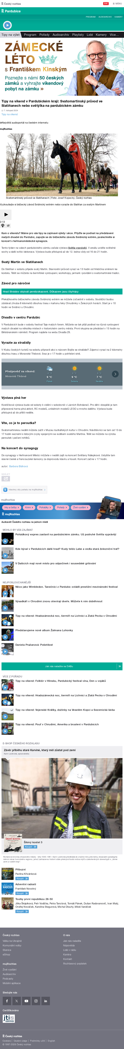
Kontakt (67, 959)
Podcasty (8, 978)
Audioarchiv (105, 17)
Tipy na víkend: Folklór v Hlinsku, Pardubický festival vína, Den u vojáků (60, 680)
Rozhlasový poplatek (74, 963)
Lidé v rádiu (69, 950)
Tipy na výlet (11, 35)
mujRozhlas (8, 499)
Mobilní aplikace (12, 983)
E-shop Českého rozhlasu (21, 743)
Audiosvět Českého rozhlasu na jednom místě (25, 522)
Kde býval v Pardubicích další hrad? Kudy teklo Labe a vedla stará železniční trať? (67, 548)
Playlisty (78, 35)
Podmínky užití (37, 1041)
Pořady (44, 35)
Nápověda (69, 945)
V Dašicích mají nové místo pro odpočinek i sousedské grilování (55, 563)
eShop (6, 954)
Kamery (118, 17)
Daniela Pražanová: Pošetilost (34, 644)
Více (114, 35)
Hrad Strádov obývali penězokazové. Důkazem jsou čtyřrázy (41, 291)
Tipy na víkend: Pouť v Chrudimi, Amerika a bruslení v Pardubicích (57, 724)
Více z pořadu (12, 676)
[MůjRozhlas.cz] (6, 129)
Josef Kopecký (66, 197)
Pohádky (44, 507)
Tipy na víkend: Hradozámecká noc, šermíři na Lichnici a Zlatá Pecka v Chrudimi (66, 615)
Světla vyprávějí (77, 247)
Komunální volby (12, 945)
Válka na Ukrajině (12, 941)
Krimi (28, 507)
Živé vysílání (79, 507)
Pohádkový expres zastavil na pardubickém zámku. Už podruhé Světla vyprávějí (65, 534)
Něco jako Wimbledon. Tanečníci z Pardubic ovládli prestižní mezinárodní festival (66, 586)
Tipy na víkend (10, 114)
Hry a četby (11, 507)
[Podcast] (2, 226)
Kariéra (67, 954)
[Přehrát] (5, 215)
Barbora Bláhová (18, 466)
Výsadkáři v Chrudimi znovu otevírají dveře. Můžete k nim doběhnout (59, 601)
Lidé (90, 35)
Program (90, 17)
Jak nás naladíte (72, 941)
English (51, 1041)
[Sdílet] (8, 226)
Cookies (7, 1041)
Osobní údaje (20, 1041)
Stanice (7, 950)
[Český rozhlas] (11, 3)
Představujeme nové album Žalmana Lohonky (44, 630)
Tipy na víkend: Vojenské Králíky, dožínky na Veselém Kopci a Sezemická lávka (65, 709)
